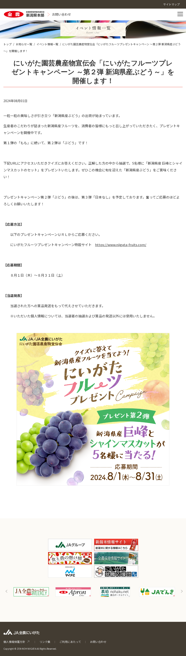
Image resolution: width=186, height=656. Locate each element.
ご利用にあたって (70, 642)
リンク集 (44, 642)
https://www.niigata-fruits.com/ (120, 244)
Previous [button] (7, 591)
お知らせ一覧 (24, 44)
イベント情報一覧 (47, 44)
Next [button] (182, 591)
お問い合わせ (98, 642)
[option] (38, 592)
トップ (7, 44)
